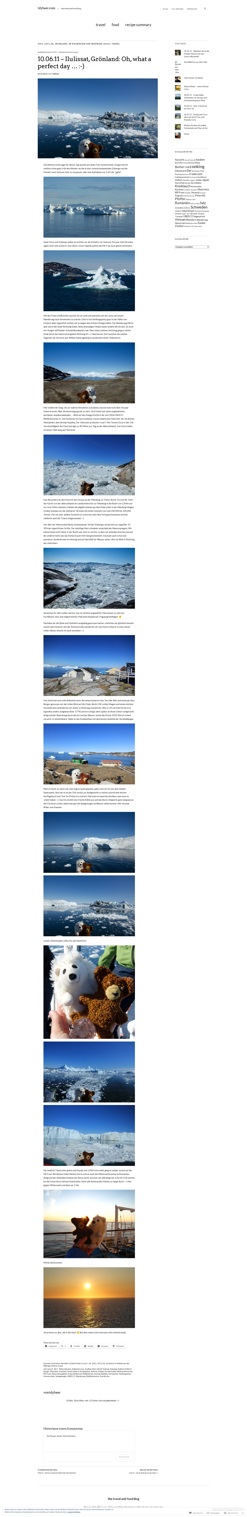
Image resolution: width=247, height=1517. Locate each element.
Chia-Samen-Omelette (193, 78)
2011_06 (49, 44)
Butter (179, 167)
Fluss (187, 174)
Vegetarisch (199, 216)
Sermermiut (113, 1374)
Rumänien (182, 203)
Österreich (197, 226)
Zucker (201, 222)
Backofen (179, 162)
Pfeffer (180, 199)
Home (186, 134)
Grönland (61, 44)
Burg (197, 162)
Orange (203, 193)
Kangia (101, 1371)
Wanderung (80, 1376)
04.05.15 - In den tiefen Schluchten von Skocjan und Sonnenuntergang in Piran (195, 98)
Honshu (186, 180)
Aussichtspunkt (190, 160)
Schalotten (179, 208)
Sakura (193, 203)
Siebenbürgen (188, 211)
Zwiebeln (187, 226)
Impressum (192, 9)
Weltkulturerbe (92, 1376)
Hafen (178, 179)
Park (185, 196)
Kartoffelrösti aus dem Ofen (195, 62)
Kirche (187, 183)
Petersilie (200, 195)
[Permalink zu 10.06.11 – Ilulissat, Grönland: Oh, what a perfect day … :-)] (98, 157)
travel (115, 44)
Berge (186, 163)
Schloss (187, 208)
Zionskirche (104, 1376)
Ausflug (88, 1369)
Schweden (199, 207)
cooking (197, 166)
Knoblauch (183, 186)
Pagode (179, 195)
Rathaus (189, 199)
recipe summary (138, 24)
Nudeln (187, 193)
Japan (205, 179)
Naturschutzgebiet (59, 1374)
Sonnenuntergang (202, 211)
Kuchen (179, 189)
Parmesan (191, 196)
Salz (203, 203)
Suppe (183, 214)
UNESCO (71, 1376)
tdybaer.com (46, 8)
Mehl (200, 189)
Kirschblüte (196, 183)
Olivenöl (195, 192)
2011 (40, 44)
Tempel (201, 213)
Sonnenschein (49, 1376)
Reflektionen (88, 1374)
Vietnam (180, 219)
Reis (194, 199)
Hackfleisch (202, 177)
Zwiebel (179, 225)
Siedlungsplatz (125, 1374)
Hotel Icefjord (73, 1371)
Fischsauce (180, 174)
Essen (197, 171)
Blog (165, 9)
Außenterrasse (78, 1369)
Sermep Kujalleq (100, 1374)
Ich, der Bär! (178, 9)
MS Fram (47, 1374)
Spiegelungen (61, 1376)
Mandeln (194, 190)
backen (200, 159)
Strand (178, 213)
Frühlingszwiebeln (182, 177)
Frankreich (195, 174)
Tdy (187, 214)
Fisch (202, 171)
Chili (187, 167)
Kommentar (124, 1457)
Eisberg (106, 1369)
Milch (206, 189)
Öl (192, 226)
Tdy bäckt (193, 213)
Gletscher (54, 1371)
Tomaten (179, 216)
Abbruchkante (65, 1369)
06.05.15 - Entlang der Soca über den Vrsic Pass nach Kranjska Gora (195, 117)
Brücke (192, 162)
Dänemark (180, 170)
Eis (193, 171)
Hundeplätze (85, 1371)
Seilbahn (178, 211)
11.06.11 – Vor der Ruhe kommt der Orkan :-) (143, 1471)
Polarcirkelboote (75, 1374)
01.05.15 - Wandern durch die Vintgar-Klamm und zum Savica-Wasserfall (196, 54)
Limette (187, 190)
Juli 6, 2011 (53, 52)
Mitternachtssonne (124, 1371)
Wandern (191, 219)
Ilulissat (94, 1371)
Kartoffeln (180, 183)
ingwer (192, 180)
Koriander (196, 186)
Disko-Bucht (97, 1369)
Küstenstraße (110, 1371)
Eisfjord (121, 1369)
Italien (199, 180)
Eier (189, 170)
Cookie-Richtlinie (73, 1512)
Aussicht (179, 159)
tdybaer (55, 74)
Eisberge (113, 1369)
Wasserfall (180, 223)
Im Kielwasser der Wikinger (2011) (89, 44)
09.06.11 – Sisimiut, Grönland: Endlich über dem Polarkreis (57, 1471)
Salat (198, 203)
